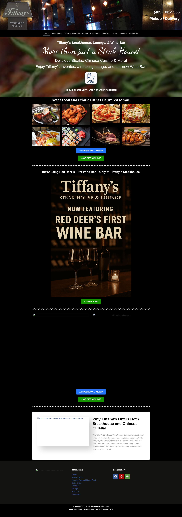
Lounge (114, 33)
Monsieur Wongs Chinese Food (76, 33)
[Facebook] (115, 476)
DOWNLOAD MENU (92, 150)
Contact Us (133, 33)
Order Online (95, 33)
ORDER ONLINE (92, 158)
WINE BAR (92, 301)
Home (46, 33)
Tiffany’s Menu (56, 33)
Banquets (123, 33)
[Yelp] (121, 476)
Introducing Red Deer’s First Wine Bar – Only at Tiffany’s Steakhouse (91, 172)
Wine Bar (105, 33)
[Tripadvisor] (127, 476)
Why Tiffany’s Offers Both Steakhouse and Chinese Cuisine (116, 423)
